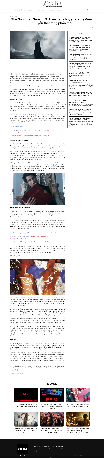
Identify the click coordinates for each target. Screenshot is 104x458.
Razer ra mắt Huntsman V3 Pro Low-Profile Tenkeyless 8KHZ (80, 101)
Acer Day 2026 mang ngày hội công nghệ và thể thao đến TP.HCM (79, 119)
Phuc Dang (30, 27)
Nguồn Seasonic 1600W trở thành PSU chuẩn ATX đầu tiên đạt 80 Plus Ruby (80, 110)
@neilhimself (45, 236)
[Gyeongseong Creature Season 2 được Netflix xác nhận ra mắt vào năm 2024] (52, 419)
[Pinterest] (89, 27)
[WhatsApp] (92, 27)
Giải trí (15, 16)
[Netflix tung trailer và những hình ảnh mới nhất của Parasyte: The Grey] (26, 419)
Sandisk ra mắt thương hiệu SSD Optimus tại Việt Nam (78, 81)
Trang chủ (22, 455)
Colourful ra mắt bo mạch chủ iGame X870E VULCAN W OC (80, 64)
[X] (86, 27)
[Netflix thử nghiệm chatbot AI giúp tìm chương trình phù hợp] (26, 395)
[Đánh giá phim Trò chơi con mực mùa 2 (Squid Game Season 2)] (78, 395)
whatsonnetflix (19, 373)
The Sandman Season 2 (25, 377)
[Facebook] (83, 27)
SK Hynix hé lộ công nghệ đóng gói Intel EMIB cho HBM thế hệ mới (81, 72)
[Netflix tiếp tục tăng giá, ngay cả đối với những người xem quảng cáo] (52, 395)
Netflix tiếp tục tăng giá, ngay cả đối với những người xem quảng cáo (52, 406)
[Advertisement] (37, 65)
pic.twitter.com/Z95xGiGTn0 (18, 238)
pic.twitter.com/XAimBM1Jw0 (18, 132)
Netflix (16, 377)
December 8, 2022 (43, 135)
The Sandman (14, 89)
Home (11, 16)
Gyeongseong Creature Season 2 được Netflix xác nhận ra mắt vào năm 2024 (52, 430)
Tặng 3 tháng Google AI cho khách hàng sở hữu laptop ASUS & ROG (79, 37)
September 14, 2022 (44, 242)
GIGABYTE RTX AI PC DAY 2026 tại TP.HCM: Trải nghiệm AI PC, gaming (79, 46)
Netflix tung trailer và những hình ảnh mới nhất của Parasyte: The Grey (26, 430)
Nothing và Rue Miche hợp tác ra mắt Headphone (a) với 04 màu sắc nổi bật (80, 92)
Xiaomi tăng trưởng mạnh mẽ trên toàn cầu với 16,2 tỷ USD (80, 55)
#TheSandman (45, 130)
